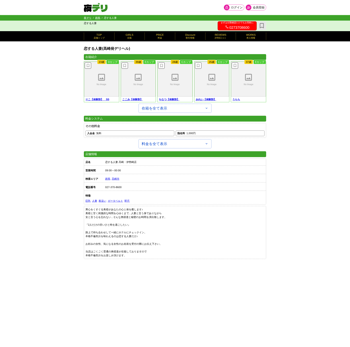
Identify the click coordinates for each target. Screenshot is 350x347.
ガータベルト (115, 200)
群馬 (97, 17)
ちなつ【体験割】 (169, 99)
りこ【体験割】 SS (97, 99)
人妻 (94, 200)
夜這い (102, 200)
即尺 (127, 200)
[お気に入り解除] (88, 65)
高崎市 (115, 178)
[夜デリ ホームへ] (96, 7)
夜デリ (88, 17)
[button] (101, 79)
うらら (236, 99)
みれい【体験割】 (206, 99)
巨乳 (88, 200)
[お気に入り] (261, 25)
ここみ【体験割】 (132, 99)
